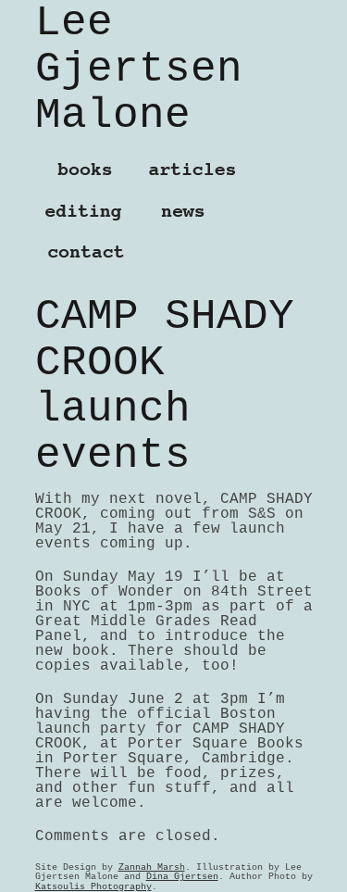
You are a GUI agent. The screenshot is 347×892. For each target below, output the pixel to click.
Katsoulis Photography (93, 886)
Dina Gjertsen (182, 876)
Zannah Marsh (151, 867)
